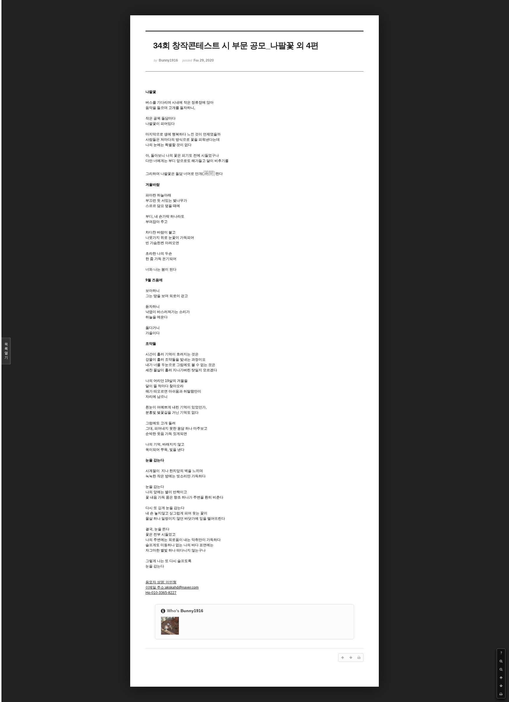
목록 (6, 351)
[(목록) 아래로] (501, 686)
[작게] (501, 669)
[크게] (501, 661)
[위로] (501, 677)
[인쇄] (501, 694)
